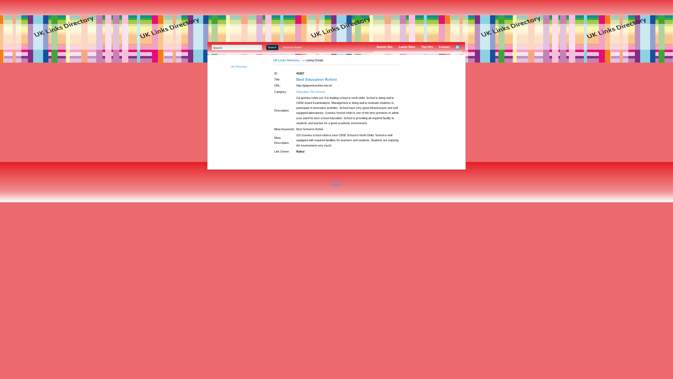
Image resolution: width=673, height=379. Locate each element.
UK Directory (239, 66)
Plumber (336, 185)
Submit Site (384, 46)
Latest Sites (407, 46)
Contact (444, 46)
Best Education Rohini (316, 79)
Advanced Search (292, 47)
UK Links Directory (286, 60)
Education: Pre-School (310, 91)
